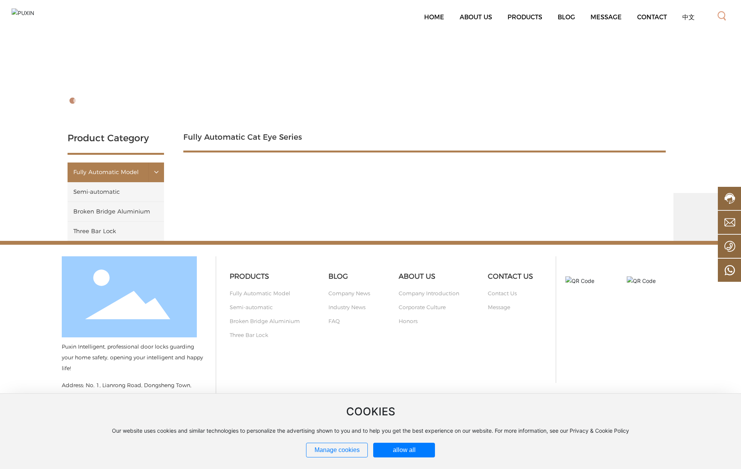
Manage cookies (337, 450)
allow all (404, 450)
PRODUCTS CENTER (132, 77)
